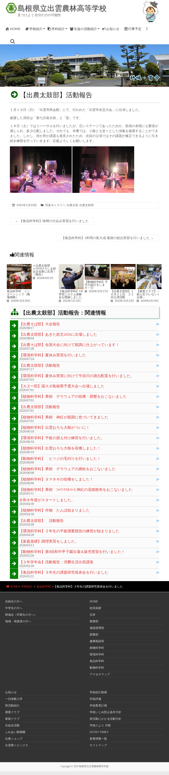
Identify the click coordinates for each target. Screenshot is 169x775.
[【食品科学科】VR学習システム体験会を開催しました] (71, 266)
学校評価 (95, 699)
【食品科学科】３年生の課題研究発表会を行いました (63, 572)
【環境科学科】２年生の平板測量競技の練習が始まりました (69, 531)
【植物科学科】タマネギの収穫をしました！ (56, 479)
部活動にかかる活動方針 (105, 718)
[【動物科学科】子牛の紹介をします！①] (97, 266)
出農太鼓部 (86, 205)
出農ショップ (13, 738)
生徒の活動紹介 (85, 29)
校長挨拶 (95, 608)
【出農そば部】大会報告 (39, 324)
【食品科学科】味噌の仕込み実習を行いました (52, 221)
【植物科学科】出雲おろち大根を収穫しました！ (60, 448)
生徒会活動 (12, 725)
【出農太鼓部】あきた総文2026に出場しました (58, 334)
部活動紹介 (12, 705)
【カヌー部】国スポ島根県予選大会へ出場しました (61, 386)
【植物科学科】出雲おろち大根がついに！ (54, 428)
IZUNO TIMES (99, 732)
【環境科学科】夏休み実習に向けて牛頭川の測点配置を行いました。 (76, 376)
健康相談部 (97, 641)
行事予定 (134, 29)
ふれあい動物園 (15, 732)
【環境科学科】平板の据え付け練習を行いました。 (61, 438)
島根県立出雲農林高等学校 (62, 7)
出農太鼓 (72, 205)
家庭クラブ (12, 718)
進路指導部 (97, 628)
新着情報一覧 (98, 738)
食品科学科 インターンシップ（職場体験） (18, 294)
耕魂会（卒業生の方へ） (21, 614)
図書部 (94, 634)
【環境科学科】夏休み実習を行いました (52, 355)
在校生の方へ (13, 601)
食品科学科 (43, 586)
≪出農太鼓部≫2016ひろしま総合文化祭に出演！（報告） (44, 270)
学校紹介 (35, 29)
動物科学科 (97, 667)
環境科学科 (97, 654)
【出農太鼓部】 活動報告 (41, 521)
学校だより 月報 (100, 725)
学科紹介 (58, 29)
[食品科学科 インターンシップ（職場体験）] (19, 266)
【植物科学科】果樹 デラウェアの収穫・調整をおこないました (73, 397)
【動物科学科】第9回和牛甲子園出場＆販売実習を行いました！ (72, 552)
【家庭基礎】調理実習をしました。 (49, 541)
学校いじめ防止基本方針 (105, 712)
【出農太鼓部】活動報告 (39, 366)
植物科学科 (97, 647)
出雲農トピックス (16, 745)
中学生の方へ (13, 608)
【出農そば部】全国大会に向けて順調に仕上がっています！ (69, 345)
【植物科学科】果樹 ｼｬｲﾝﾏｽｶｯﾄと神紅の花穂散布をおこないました (75, 490)
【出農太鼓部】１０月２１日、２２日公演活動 (122, 294)
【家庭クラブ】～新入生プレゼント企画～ (148, 294)
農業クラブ (12, 712)
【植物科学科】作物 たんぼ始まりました (54, 510)
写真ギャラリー (55, 205)
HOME (15, 29)
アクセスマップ (100, 674)
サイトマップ (98, 745)
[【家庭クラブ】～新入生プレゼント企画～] (149, 266)
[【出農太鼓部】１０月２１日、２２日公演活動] (123, 266)
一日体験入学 (13, 699)
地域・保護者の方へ (18, 621)
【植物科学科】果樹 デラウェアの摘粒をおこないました (67, 469)
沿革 (92, 614)
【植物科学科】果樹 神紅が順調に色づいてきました (63, 417)
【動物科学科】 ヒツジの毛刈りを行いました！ (60, 459)
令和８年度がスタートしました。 (47, 500)
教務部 (94, 621)
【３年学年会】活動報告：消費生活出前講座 (56, 562)
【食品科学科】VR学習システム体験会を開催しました (71, 294)
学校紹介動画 (98, 692)
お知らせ (112, 29)
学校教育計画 (98, 705)
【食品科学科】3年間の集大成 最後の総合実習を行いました (107, 238)
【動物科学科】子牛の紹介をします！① (96, 285)
